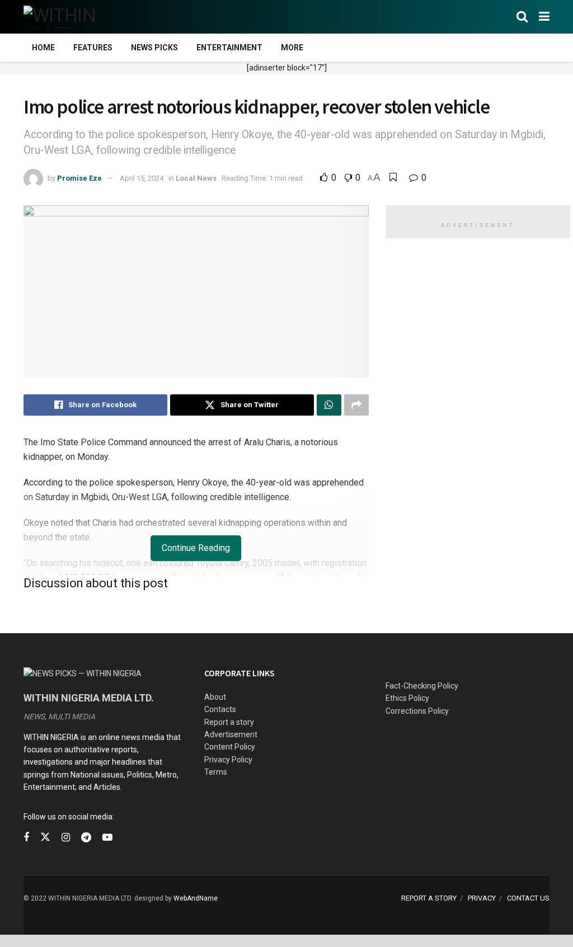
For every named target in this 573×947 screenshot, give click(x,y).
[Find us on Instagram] (66, 837)
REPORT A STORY (429, 898)
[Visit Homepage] (78, 17)
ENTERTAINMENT (229, 47)
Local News (196, 178)
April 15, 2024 (141, 178)
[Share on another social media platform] (356, 405)
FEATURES (92, 47)
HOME (43, 47)
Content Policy (229, 746)
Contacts (220, 709)
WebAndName (195, 898)
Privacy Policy (228, 759)
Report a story (229, 722)
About (215, 696)
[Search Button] (522, 17)
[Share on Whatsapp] (329, 405)
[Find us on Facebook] (26, 837)
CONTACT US (528, 898)
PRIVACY (482, 898)
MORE (292, 47)
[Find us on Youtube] (107, 837)
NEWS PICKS (154, 47)
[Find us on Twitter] (45, 837)
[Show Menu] (544, 17)
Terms (215, 771)
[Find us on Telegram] (86, 837)
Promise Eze (79, 178)
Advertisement (230, 734)
